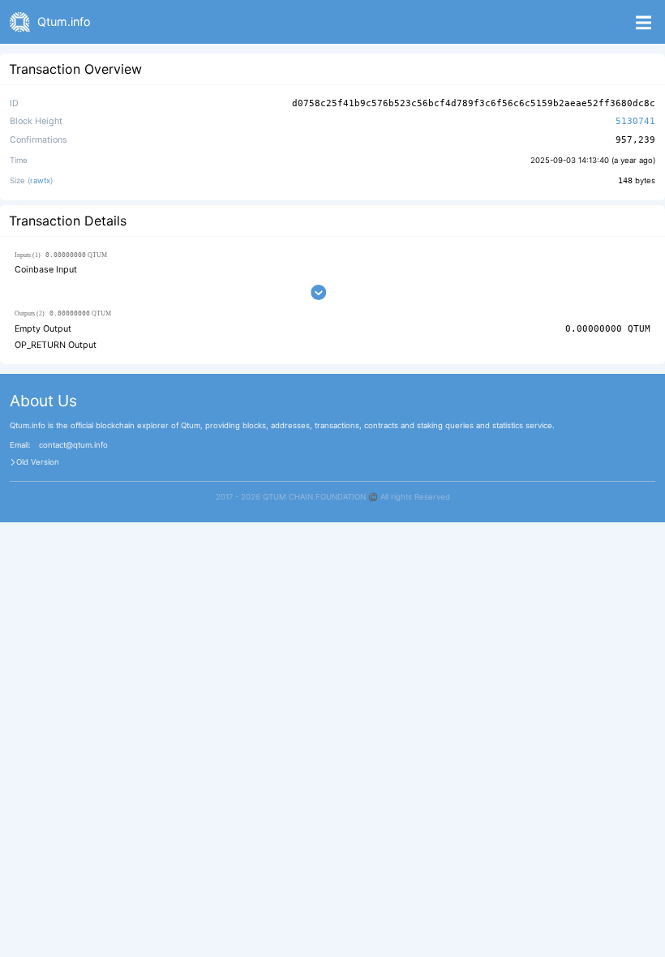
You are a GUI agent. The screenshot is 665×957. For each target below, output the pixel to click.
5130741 (635, 121)
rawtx (40, 180)
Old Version (37, 462)
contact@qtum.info (73, 445)
